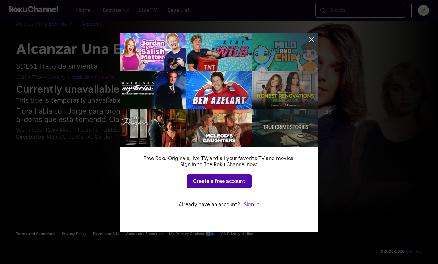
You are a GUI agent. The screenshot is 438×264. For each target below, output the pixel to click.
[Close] (312, 39)
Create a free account (219, 181)
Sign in (251, 204)
